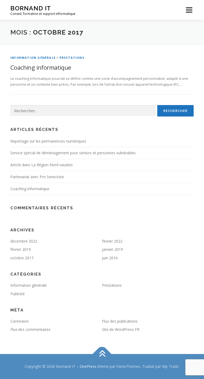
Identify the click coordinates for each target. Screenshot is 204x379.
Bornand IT (30, 8)
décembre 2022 (23, 241)
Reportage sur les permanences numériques (48, 141)
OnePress (88, 366)
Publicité (17, 293)
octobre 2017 (21, 257)
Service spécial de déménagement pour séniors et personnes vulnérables (73, 152)
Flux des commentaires (30, 329)
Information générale (33, 58)
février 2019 (20, 249)
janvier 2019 (112, 249)
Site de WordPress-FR (120, 329)
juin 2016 (110, 257)
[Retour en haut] (102, 354)
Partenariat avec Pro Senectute (37, 176)
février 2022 (112, 241)
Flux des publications (120, 321)
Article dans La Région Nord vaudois (41, 164)
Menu (189, 9)
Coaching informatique (40, 67)
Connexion (19, 321)
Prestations (72, 58)
